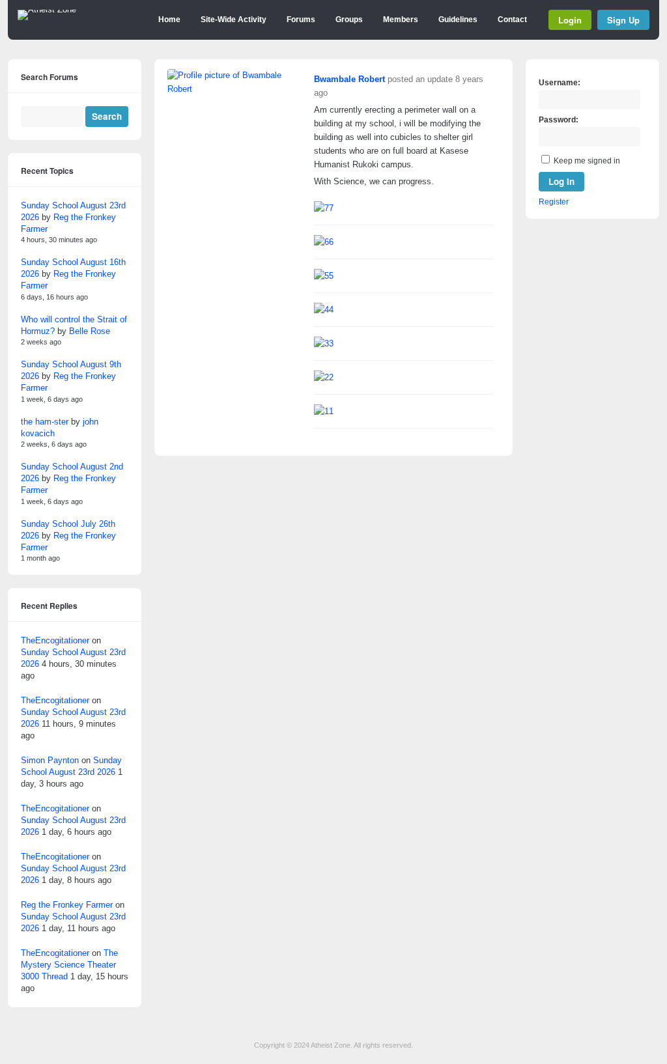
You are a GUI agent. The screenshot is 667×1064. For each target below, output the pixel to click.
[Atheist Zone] (47, 9)
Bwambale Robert (349, 79)
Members (400, 19)
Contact (512, 19)
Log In (561, 181)
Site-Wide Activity (233, 19)
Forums (301, 19)
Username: (559, 83)
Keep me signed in (587, 161)
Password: (558, 120)
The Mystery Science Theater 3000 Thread (69, 964)
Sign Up (623, 20)
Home (169, 19)
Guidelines (457, 19)
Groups (349, 19)
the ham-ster (44, 422)
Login (570, 20)
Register (554, 202)
